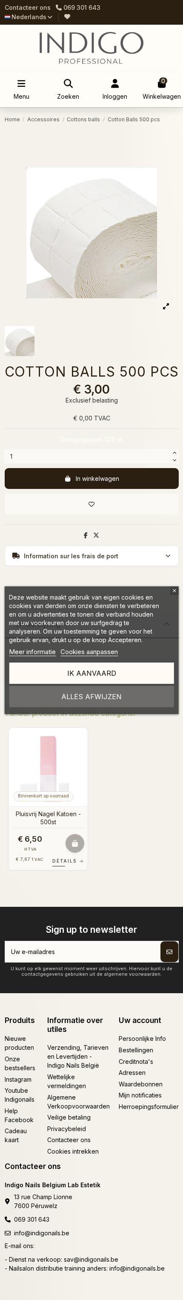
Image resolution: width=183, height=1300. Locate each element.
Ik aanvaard (91, 673)
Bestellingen (136, 1050)
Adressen (132, 1072)
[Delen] (86, 535)
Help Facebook (19, 1115)
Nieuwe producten (19, 1043)
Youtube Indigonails (19, 1095)
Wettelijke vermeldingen (66, 1081)
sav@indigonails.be (91, 1259)
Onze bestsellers (20, 1063)
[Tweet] (96, 535)
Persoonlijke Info (142, 1038)
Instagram (18, 1079)
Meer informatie (32, 652)
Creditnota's (136, 1061)
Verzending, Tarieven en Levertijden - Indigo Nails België (78, 1056)
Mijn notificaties (140, 1095)
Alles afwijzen (91, 696)
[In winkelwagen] (75, 843)
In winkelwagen (97, 478)
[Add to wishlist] (92, 504)
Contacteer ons (28, 7)
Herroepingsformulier (149, 1106)
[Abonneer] (169, 951)
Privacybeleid (66, 1128)
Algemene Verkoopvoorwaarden (78, 1102)
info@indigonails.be (41, 1233)
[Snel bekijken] (81, 755)
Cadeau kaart (16, 1135)
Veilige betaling (69, 1117)
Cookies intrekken (73, 1151)
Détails (68, 860)
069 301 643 (31, 1219)
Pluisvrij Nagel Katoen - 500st (48, 817)
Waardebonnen (141, 1084)
